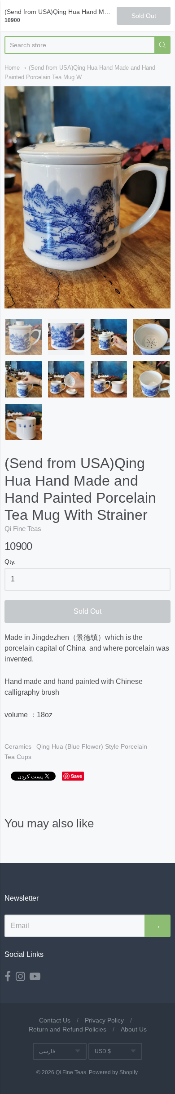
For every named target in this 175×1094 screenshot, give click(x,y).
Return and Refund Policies (67, 1029)
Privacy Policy (104, 1020)
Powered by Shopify (113, 1072)
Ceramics (17, 746)
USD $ (103, 1051)
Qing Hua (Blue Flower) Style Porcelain (91, 746)
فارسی (47, 1051)
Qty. (10, 561)
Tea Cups (17, 756)
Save (76, 775)
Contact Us (54, 1020)
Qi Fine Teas (22, 528)
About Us (134, 1029)
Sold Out (87, 611)
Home (12, 67)
